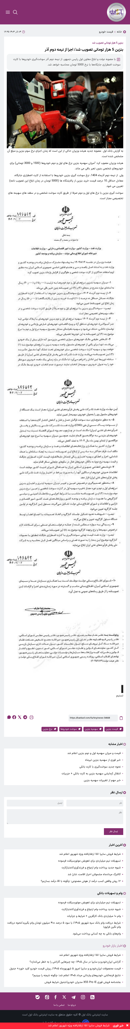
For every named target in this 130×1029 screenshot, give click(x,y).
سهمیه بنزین (91, 729)
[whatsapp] (9, 717)
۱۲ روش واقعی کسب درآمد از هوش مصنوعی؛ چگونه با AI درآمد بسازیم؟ (81, 881)
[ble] (38, 997)
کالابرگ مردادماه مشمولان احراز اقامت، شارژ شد (94, 874)
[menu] (8, 12)
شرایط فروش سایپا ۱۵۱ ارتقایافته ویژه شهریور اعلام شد (90, 854)
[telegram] (25, 717)
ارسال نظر (113, 831)
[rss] (92, 997)
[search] (15, 12)
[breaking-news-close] (127, 1026)
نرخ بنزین (47, 729)
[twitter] (20, 717)
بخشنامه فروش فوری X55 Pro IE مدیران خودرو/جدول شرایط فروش (83, 982)
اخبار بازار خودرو (113, 946)
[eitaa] (47, 997)
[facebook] (14, 717)
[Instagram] (83, 997)
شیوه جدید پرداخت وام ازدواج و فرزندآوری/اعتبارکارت (91, 868)
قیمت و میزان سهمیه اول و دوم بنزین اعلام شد (94, 753)
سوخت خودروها (69, 729)
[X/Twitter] (64, 997)
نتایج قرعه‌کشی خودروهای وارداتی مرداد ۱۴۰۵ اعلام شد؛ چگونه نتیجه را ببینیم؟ (76, 975)
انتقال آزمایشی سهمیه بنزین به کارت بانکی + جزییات (91, 774)
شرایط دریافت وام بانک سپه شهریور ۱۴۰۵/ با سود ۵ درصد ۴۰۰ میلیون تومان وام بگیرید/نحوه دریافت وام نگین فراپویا (64, 925)
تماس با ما (59, 1005)
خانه (119, 32)
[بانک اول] (116, 12)
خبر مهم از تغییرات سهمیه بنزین (102, 780)
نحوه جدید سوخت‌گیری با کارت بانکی (100, 767)
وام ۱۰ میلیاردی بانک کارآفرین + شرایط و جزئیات (94, 916)
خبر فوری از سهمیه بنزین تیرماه (103, 760)
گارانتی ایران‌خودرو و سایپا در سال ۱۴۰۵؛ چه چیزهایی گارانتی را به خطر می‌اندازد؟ (75, 962)
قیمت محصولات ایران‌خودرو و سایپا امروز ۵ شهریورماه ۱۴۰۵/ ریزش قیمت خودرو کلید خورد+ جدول (65, 969)
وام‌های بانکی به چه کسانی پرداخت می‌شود (97, 934)
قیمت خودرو (106, 32)
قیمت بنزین (112, 729)
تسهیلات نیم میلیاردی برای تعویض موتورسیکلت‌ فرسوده (89, 861)
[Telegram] (73, 997)
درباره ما (72, 1005)
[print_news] (31, 718)
